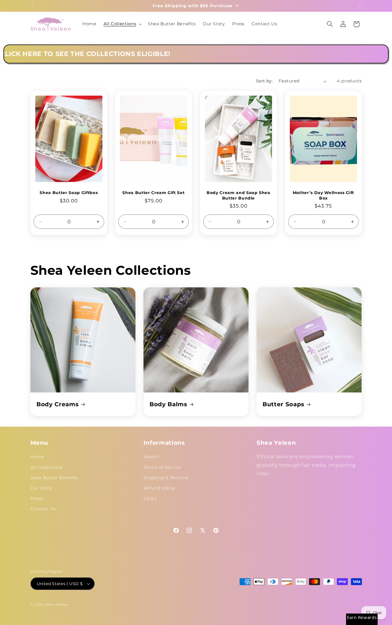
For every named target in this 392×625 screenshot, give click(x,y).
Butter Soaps (283, 404)
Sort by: (264, 81)
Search (151, 456)
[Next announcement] (360, 5)
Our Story (41, 488)
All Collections (46, 467)
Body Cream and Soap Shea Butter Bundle (238, 195)
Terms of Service (162, 467)
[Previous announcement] (32, 5)
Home (37, 456)
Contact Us (43, 509)
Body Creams (57, 404)
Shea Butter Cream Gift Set (154, 192)
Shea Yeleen (57, 605)
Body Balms (168, 404)
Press (36, 498)
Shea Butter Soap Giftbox (69, 192)
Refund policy (159, 488)
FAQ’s (150, 498)
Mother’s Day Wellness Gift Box (323, 195)
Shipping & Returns (165, 477)
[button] (122, 24)
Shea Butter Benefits (54, 477)
